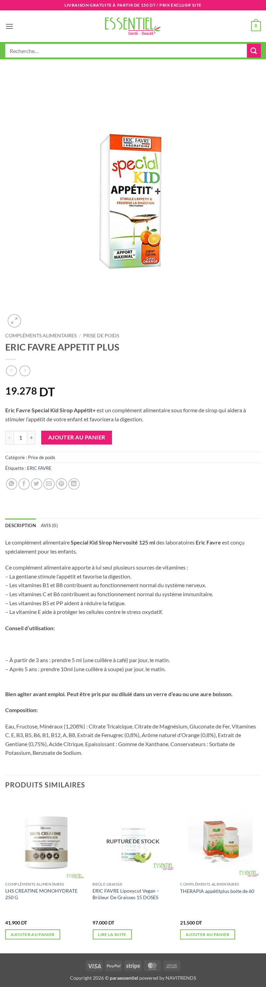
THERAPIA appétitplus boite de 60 (217, 891)
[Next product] (11, 370)
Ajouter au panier (76, 437)
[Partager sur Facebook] (24, 484)
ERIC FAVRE (39, 468)
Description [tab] (20, 525)
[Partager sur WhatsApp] (11, 484)
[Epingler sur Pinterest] (61, 484)
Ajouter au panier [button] (33, 934)
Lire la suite (112, 934)
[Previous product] (24, 370)
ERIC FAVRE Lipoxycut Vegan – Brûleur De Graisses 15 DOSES (125, 894)
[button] (9, 26)
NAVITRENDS (181, 978)
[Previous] (5, 875)
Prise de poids (101, 335)
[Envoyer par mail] (49, 484)
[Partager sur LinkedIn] (74, 484)
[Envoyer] (254, 50)
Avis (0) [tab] (49, 525)
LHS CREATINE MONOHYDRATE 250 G (41, 894)
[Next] (260, 875)
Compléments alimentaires (41, 335)
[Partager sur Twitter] (36, 484)
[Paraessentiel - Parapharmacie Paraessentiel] (133, 26)
